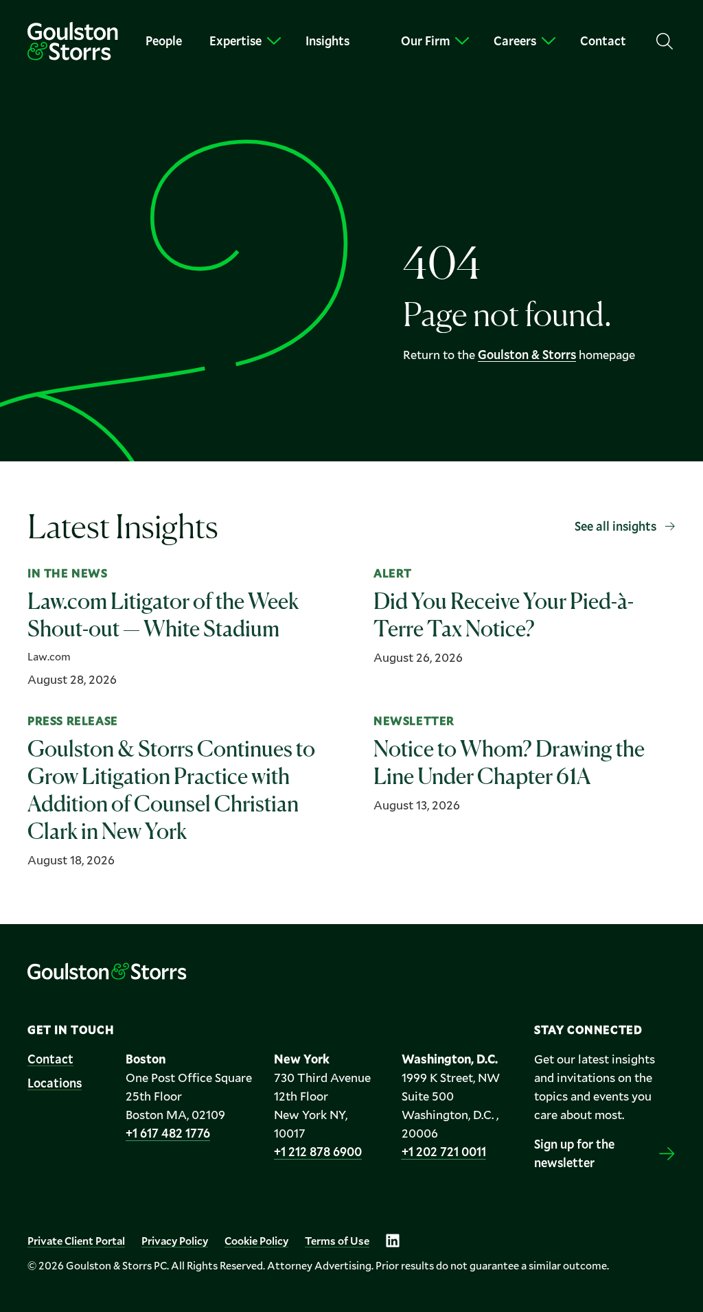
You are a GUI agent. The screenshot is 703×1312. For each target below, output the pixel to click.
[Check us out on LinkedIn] (393, 1240)
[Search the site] (665, 41)
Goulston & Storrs (527, 354)
